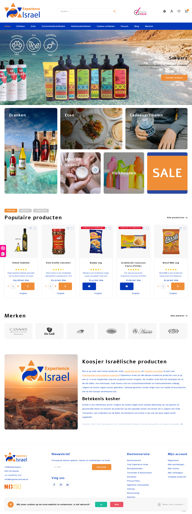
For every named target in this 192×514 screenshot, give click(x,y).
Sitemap (131, 489)
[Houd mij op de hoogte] (89, 286)
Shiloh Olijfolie (21, 262)
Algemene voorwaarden (138, 484)
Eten (33, 26)
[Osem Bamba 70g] (96, 241)
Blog (136, 26)
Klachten (131, 497)
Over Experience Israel (137, 464)
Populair (11, 210)
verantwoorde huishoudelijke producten (100, 375)
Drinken (20, 26)
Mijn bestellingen (176, 464)
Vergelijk (23, 293)
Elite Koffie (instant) (58, 262)
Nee (117, 504)
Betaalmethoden (135, 468)
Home (7, 26)
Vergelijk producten (177, 476)
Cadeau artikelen (106, 26)
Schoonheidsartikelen (53, 26)
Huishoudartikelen (81, 26)
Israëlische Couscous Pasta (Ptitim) (133, 264)
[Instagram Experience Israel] (60, 485)
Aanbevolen (40, 210)
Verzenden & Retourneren (139, 472)
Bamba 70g (96, 262)
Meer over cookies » (173, 504)
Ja (101, 504)
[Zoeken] (114, 11)
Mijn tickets (173, 468)
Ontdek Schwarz (174, 77)
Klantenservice (134, 460)
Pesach (124, 26)
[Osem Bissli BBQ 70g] (171, 241)
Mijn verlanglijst (175, 472)
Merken (149, 26)
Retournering (133, 493)
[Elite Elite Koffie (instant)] (58, 241)
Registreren (173, 460)
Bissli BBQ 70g (171, 262)
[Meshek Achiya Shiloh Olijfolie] (21, 241)
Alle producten (175, 217)
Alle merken (177, 315)
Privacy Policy (133, 480)
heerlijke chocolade (154, 371)
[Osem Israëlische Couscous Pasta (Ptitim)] (133, 241)
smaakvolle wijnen (132, 371)
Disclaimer (131, 476)
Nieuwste (25, 210)
